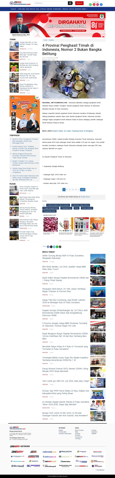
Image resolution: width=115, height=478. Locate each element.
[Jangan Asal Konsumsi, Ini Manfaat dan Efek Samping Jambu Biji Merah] (14, 67)
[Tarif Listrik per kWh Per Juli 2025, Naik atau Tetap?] (97, 383)
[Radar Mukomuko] (17, 466)
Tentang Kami (62, 432)
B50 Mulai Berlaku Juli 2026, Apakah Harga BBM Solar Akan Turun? (64, 268)
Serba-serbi (21, 9)
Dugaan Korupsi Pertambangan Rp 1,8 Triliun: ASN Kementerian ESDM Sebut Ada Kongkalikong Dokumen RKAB (65, 313)
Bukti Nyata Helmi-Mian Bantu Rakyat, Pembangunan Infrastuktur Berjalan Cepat (30, 199)
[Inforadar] (49, 456)
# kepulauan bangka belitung (81, 205)
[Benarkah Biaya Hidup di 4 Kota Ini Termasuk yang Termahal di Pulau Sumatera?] (97, 350)
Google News (85, 197)
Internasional (57, 9)
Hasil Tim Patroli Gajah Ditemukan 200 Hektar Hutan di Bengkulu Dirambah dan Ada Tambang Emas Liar (24, 178)
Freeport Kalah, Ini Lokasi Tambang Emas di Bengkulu (72, 131)
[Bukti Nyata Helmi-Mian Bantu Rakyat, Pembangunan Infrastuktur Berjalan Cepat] (14, 201)
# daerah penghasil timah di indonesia (58, 205)
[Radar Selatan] (97, 466)
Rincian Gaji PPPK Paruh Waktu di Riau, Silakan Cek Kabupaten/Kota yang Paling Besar (65, 392)
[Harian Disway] (33, 452)
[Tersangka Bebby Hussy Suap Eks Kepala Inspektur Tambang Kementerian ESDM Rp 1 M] (97, 361)
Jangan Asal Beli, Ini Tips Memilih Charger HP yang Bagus (28, 44)
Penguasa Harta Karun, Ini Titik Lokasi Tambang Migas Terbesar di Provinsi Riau (63, 290)
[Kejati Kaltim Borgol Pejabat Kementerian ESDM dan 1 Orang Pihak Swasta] (97, 281)
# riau (76, 208)
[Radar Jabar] (65, 461)
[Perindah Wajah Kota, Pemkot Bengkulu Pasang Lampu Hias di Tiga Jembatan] (14, 235)
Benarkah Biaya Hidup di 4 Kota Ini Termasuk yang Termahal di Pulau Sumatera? (65, 348)
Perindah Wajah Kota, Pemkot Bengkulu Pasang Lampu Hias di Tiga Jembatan (28, 235)
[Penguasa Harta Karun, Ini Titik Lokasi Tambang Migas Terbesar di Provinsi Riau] (97, 292)
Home (45, 40)
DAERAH (84, 9)
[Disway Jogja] (49, 461)
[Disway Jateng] (81, 456)
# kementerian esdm (49, 211)
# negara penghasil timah (51, 208)
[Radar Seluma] (65, 466)
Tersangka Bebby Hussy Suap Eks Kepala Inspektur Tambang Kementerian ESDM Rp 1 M (65, 359)
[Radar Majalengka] (33, 461)
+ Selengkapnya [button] (100, 470)
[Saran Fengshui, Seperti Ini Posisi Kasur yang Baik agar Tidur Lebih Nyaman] (14, 190)
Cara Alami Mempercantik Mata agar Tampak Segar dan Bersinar (28, 55)
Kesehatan (78, 9)
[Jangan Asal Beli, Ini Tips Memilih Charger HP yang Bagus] (14, 46)
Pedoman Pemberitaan (65, 434)
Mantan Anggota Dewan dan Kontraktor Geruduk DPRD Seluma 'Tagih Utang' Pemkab (23, 156)
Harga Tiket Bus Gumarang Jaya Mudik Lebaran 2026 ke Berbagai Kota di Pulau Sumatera (63, 301)
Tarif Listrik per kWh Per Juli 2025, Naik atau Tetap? (65, 381)
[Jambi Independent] (17, 456)
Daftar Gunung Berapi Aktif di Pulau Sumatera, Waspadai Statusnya (63, 257)
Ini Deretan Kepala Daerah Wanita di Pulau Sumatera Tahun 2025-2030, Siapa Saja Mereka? (65, 403)
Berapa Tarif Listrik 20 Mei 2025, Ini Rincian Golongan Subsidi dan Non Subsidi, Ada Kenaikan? (65, 414)
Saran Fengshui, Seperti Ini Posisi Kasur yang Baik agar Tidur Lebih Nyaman (29, 189)
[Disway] (17, 452)
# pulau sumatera (87, 208)
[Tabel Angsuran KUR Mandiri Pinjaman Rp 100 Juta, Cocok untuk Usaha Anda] (14, 77)
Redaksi (61, 430)
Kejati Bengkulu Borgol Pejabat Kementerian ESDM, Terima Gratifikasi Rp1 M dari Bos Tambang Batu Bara (65, 336)
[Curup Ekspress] (97, 461)
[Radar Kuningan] (17, 461)
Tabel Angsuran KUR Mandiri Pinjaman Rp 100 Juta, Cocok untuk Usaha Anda (29, 76)
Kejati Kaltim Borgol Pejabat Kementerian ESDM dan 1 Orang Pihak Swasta (65, 279)
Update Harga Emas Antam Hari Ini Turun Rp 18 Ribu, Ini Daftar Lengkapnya (23, 170)
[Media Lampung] (65, 452)
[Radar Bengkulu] (33, 466)
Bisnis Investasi (30, 9)
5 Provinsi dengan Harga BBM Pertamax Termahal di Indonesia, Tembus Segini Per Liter (64, 324)
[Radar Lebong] (49, 466)
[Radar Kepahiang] (81, 461)
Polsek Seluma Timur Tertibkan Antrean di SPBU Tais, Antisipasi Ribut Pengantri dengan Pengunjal (24, 148)
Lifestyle (71, 9)
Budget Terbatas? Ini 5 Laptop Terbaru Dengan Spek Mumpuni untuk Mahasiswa (24, 163)
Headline (13, 9)
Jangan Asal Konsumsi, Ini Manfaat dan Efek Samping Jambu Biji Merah (29, 65)
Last (82, 189)
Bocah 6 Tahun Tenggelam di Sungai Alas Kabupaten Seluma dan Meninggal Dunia (24, 141)
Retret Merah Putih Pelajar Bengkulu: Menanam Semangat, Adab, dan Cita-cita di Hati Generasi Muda (29, 223)
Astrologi (43, 9)
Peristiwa (49, 9)
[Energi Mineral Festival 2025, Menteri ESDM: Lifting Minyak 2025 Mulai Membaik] (97, 372)
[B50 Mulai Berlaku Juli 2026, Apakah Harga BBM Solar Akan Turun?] (97, 270)
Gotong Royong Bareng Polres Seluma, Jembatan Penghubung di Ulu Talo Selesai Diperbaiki (28, 211)
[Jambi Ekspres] (33, 456)
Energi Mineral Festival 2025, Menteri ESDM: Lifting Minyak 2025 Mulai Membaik (65, 370)
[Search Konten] (70, 3)
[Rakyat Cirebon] (97, 452)
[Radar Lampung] (65, 456)
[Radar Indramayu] (81, 452)
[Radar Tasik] (49, 452)
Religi (37, 9)
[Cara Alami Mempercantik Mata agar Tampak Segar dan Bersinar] (14, 56)
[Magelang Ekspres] (97, 456)
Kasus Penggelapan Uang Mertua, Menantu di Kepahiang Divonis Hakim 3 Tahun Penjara (29, 87)
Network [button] (79, 3)
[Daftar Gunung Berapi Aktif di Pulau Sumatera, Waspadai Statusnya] (97, 259)
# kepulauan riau (66, 208)
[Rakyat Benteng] (81, 466)
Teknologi (65, 9)
